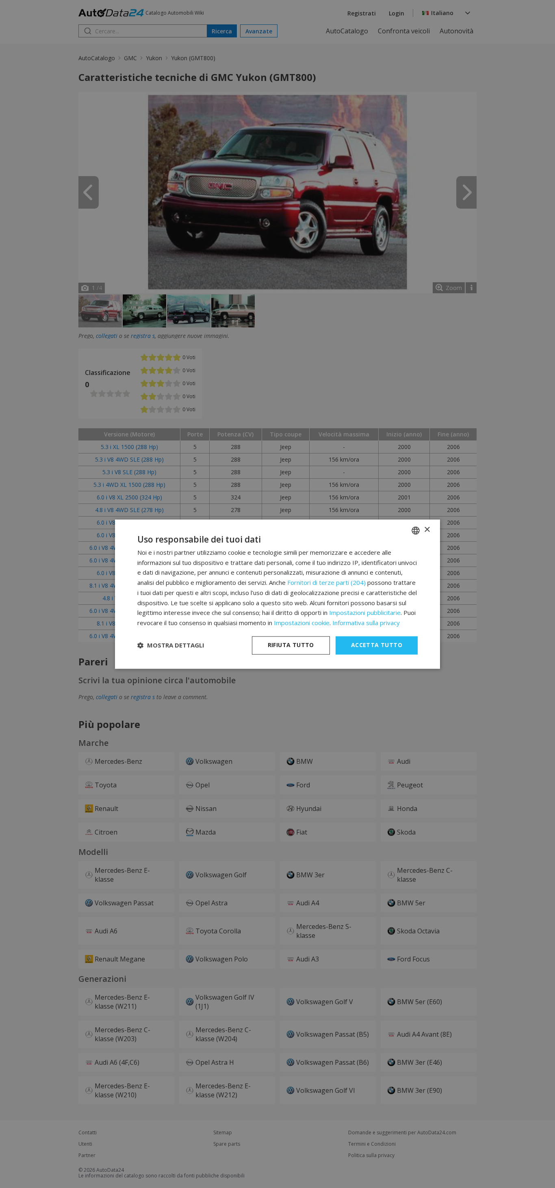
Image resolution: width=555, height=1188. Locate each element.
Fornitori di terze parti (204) (326, 583)
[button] (170, 645)
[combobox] (416, 530)
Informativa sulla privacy (366, 623)
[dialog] (277, 594)
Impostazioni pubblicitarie (365, 613)
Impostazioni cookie (302, 623)
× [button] (427, 530)
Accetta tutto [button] (376, 645)
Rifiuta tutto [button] (291, 645)
